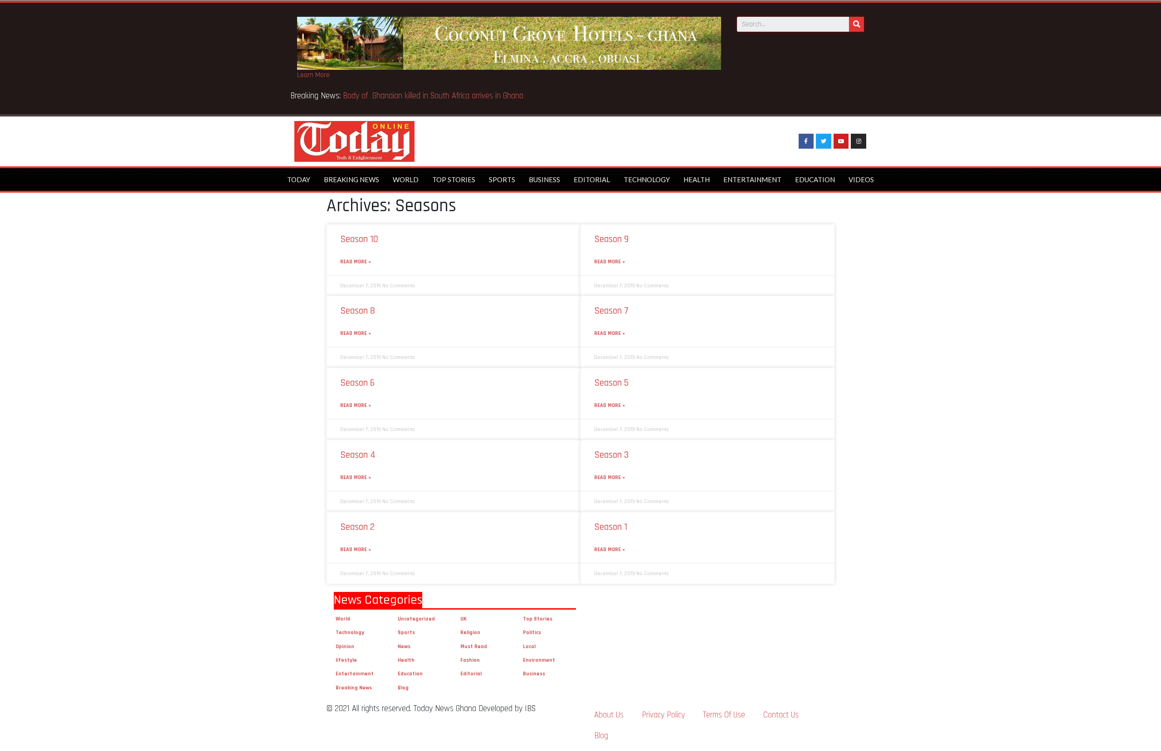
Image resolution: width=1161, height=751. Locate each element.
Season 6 (357, 383)
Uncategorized (416, 618)
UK (463, 618)
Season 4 (358, 455)
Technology (647, 179)
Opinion (345, 646)
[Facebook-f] (806, 141)
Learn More (313, 75)
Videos (861, 179)
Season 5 (611, 383)
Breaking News (351, 179)
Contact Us (781, 715)
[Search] (856, 24)
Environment (539, 660)
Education (815, 179)
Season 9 (611, 239)
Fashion (470, 660)
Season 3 (611, 455)
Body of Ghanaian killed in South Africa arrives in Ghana (434, 96)
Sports (502, 179)
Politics (532, 632)
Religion (470, 632)
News (404, 646)
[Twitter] (823, 141)
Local (529, 646)
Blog (403, 687)
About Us (609, 715)
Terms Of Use (724, 715)
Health (696, 179)
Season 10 (359, 239)
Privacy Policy (663, 715)
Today (298, 179)
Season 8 (357, 311)
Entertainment (752, 179)
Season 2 (357, 527)
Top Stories (453, 179)
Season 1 (610, 527)
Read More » (355, 261)
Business (544, 179)
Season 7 (611, 311)
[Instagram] (858, 141)
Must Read (473, 646)
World (406, 179)
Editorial (592, 179)
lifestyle (346, 660)
